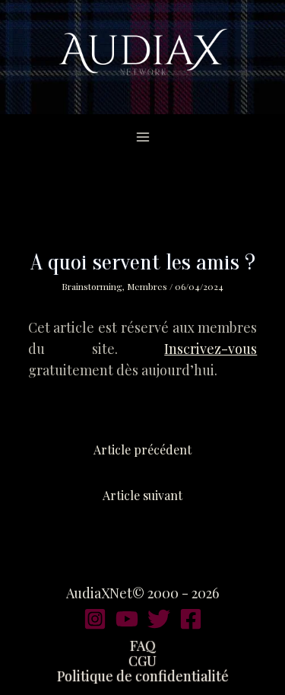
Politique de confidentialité (143, 676)
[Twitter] (158, 618)
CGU (142, 660)
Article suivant (142, 495)
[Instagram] (95, 618)
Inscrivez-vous (210, 349)
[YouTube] (127, 618)
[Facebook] (190, 618)
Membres (147, 286)
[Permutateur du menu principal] (142, 137)
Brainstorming (92, 286)
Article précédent (142, 449)
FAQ (143, 645)
